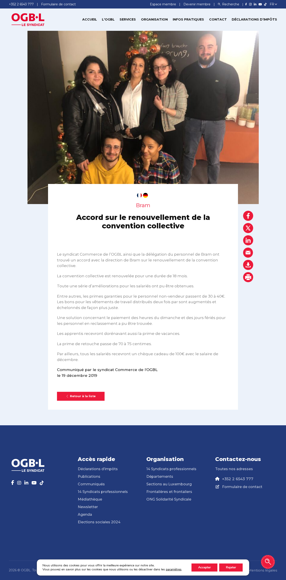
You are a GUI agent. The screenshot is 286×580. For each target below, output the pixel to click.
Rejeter (231, 567)
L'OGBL (108, 19)
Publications (89, 476)
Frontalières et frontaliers (169, 492)
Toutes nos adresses (234, 469)
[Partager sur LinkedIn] (248, 240)
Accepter (204, 567)
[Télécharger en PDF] (248, 265)
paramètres (173, 569)
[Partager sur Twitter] (248, 228)
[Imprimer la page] (248, 277)
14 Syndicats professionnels (103, 492)
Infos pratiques (188, 19)
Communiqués (91, 484)
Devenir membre (197, 4)
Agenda (85, 514)
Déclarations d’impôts (254, 19)
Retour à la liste (83, 396)
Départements (159, 476)
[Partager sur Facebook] (248, 216)
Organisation (154, 19)
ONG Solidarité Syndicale (168, 499)
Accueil (89, 19)
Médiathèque (90, 499)
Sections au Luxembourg (169, 484)
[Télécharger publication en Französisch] (139, 195)
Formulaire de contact (242, 487)
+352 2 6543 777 (237, 479)
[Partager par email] (248, 253)
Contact (218, 19)
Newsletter (88, 507)
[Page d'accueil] (28, 19)
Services (128, 19)
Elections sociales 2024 (99, 522)
